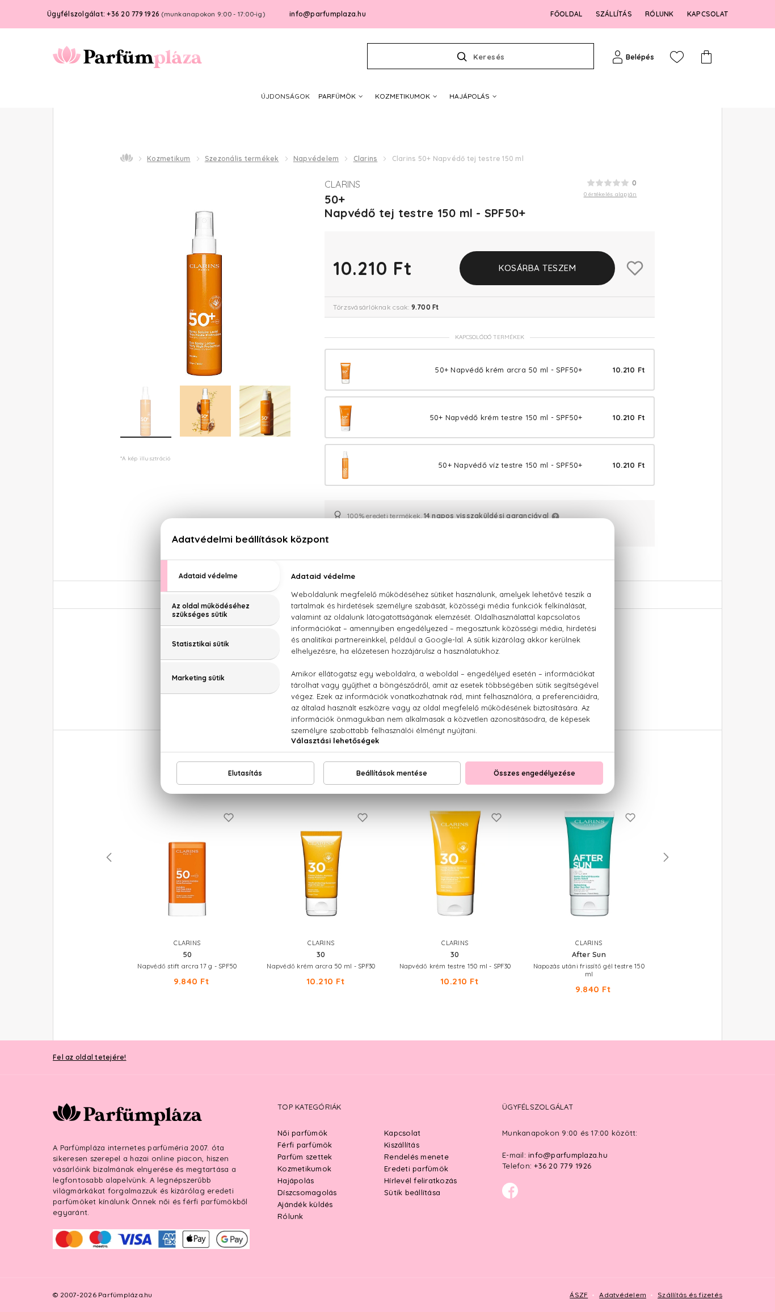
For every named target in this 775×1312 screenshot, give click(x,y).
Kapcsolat (402, 1132)
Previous (109, 857)
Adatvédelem (622, 1294)
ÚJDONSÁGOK (285, 96)
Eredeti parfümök (416, 1168)
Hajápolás (295, 1180)
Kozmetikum (169, 158)
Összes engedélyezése (534, 773)
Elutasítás (245, 773)
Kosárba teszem (537, 268)
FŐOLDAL (566, 14)
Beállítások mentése (391, 773)
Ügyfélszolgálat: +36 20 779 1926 (156, 14)
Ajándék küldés (305, 1204)
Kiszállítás (401, 1144)
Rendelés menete (416, 1156)
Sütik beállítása (412, 1192)
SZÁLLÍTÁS (614, 14)
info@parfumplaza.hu (327, 14)
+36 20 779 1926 (562, 1165)
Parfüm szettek (304, 1156)
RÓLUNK (659, 14)
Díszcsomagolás (307, 1192)
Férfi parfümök (304, 1144)
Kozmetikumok (304, 1168)
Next (666, 857)
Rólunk (290, 1216)
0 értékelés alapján (610, 194)
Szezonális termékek (242, 158)
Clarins (365, 158)
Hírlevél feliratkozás (420, 1180)
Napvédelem (316, 158)
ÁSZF (579, 1294)
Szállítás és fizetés (690, 1294)
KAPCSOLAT (707, 14)
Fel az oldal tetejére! (90, 1057)
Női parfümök (302, 1132)
